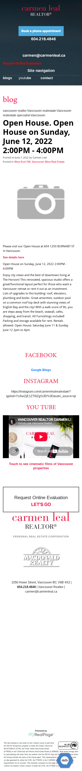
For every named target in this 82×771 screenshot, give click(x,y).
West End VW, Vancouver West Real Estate (39, 162)
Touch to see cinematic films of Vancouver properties (41, 466)
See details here (13, 257)
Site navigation (41, 70)
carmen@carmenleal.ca (44, 55)
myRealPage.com (41, 735)
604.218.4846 (43, 39)
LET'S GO (41, 504)
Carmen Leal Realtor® (41, 10)
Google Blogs (41, 370)
